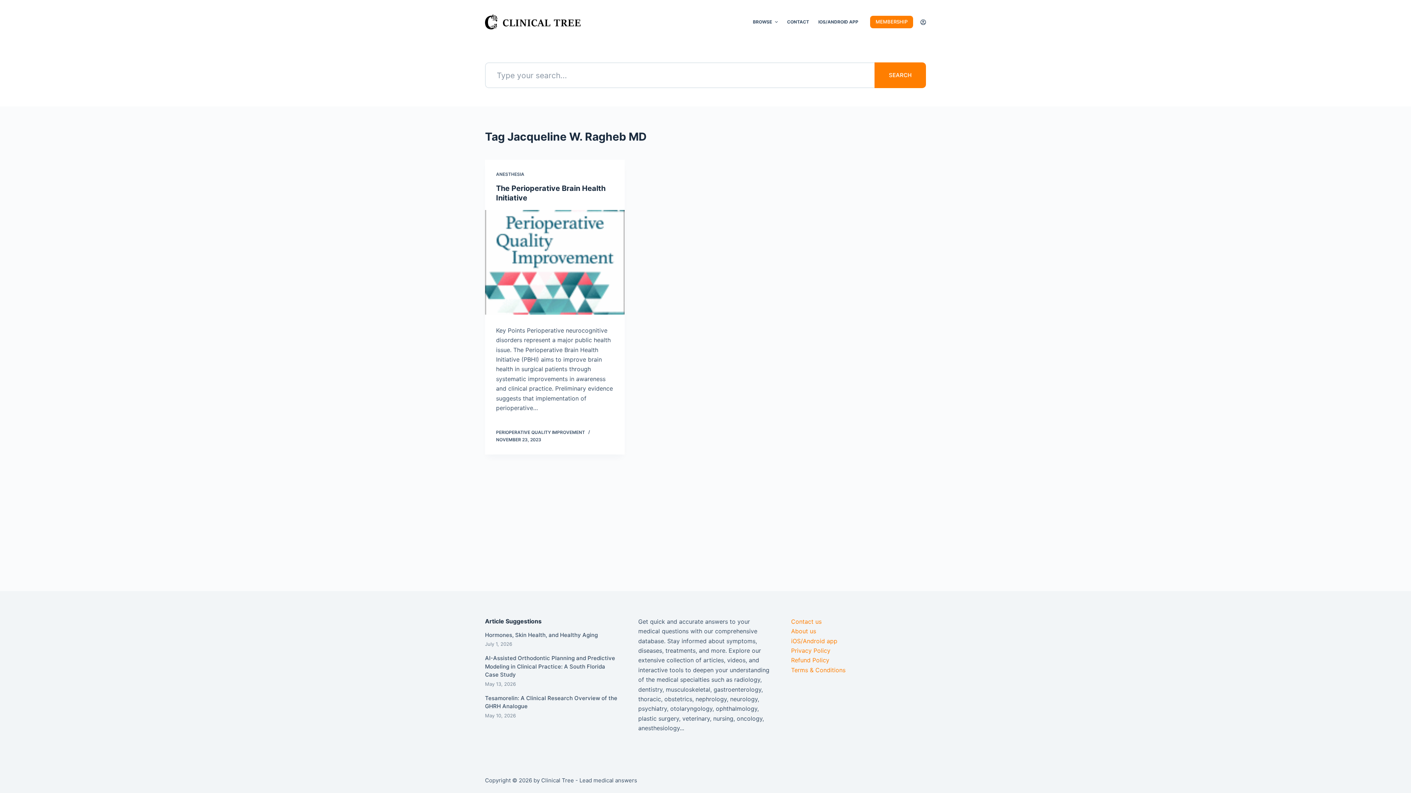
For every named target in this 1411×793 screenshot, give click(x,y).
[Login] (923, 22)
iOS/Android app (814, 641)
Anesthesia (510, 174)
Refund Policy (810, 660)
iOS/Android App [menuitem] (838, 22)
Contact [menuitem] (798, 22)
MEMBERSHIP (892, 22)
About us (803, 631)
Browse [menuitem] (762, 22)
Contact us (806, 621)
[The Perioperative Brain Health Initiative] (555, 262)
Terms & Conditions (818, 670)
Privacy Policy (810, 650)
